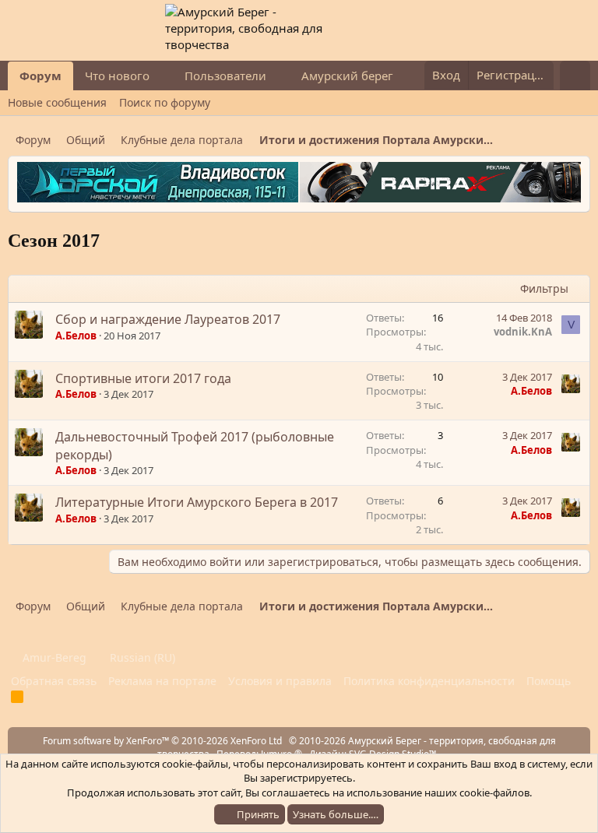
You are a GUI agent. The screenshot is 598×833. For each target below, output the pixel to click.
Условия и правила (280, 680)
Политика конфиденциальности (429, 680)
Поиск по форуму (164, 102)
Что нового (117, 75)
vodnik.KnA (523, 332)
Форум (40, 75)
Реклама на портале (162, 680)
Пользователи (225, 75)
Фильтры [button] (544, 288)
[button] (162, 76)
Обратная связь (54, 680)
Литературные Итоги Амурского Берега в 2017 (196, 502)
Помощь (548, 680)
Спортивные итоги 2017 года (143, 378)
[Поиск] (575, 75)
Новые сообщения (57, 102)
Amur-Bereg (52, 657)
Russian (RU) (141, 657)
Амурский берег (347, 75)
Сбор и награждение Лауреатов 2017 (167, 319)
